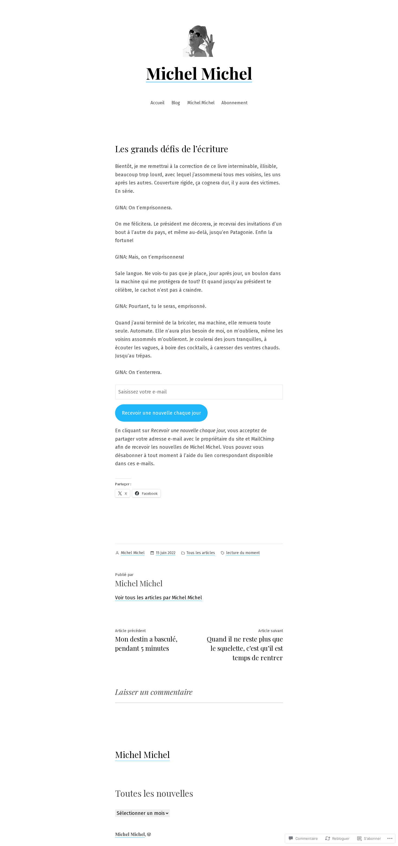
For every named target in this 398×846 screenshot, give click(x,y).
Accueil (157, 102)
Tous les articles (201, 553)
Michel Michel (199, 73)
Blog (175, 102)
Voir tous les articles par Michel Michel (158, 598)
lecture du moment (243, 553)
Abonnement (234, 102)
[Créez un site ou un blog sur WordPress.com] (149, 834)
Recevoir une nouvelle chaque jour (161, 413)
